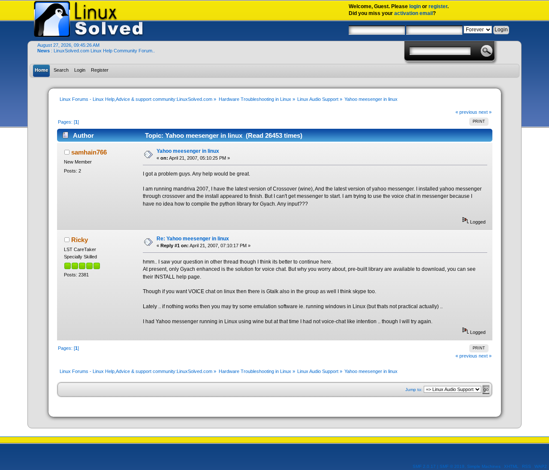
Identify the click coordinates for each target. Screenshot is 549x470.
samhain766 (89, 152)
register (437, 6)
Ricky (79, 239)
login (415, 6)
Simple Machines (484, 466)
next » (485, 112)
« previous (466, 112)
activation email (413, 13)
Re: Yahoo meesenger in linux (193, 239)
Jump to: (413, 389)
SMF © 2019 (452, 466)
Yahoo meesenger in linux (188, 151)
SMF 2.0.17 (424, 466)
